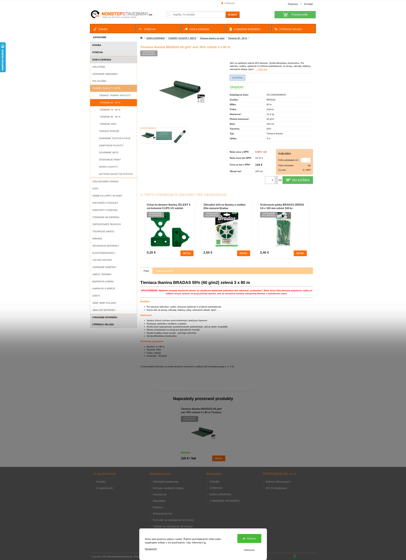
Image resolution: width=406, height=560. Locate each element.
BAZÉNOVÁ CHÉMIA (103, 281)
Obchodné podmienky (166, 481)
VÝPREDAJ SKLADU (103, 324)
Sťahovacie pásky (110, 159)
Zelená (270, 109)
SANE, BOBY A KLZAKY (104, 303)
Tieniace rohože (109, 131)
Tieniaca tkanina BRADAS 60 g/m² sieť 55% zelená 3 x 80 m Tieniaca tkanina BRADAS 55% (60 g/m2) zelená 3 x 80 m (201, 411)
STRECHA (97, 52)
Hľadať (232, 14)
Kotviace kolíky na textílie (116, 174)
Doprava (293, 4)
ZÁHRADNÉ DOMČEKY (104, 267)
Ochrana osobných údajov (168, 488)
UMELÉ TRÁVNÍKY (102, 274)
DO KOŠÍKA (301, 180)
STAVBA (96, 45)
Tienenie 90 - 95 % (110, 116)
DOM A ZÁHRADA (101, 59)
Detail (187, 253)
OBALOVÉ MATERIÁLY (104, 310)
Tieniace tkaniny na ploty (115, 95)
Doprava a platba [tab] (164, 271)
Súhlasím (251, 538)
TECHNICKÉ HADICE (103, 231)
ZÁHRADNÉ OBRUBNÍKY (105, 74)
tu (205, 542)
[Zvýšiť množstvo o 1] (276, 178)
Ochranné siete (109, 152)
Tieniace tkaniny (275, 133)
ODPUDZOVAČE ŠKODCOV (106, 224)
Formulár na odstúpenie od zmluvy (173, 520)
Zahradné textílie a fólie (114, 138)
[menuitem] (112, 28)
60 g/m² (270, 119)
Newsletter (159, 500)
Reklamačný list (162, 513)
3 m (268, 138)
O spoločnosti (104, 488)
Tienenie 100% (108, 124)
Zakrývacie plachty (111, 145)
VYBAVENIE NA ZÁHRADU (105, 217)
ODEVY (96, 295)
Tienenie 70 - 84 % (110, 109)
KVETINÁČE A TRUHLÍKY (105, 203)
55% (269, 128)
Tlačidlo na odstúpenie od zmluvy (173, 526)
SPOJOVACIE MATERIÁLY (105, 246)
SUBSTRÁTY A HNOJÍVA (104, 210)
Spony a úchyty (108, 167)
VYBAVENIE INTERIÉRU (104, 317)
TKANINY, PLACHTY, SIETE (106, 88)
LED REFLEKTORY (102, 260)
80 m (269, 104)
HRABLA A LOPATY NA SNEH (107, 195)
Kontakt (308, 4)
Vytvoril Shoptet (307, 556)
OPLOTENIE (98, 67)
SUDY (95, 188)
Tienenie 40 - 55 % (110, 102)
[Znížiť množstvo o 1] (276, 182)
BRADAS (271, 99)
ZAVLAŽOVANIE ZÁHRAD (105, 181)
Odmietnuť (249, 550)
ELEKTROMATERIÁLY (103, 253)
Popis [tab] (146, 271)
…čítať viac (261, 69)
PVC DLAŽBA (99, 81)
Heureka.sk (160, 494)
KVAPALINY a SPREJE (103, 288)
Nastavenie (151, 549)
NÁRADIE (97, 238)
